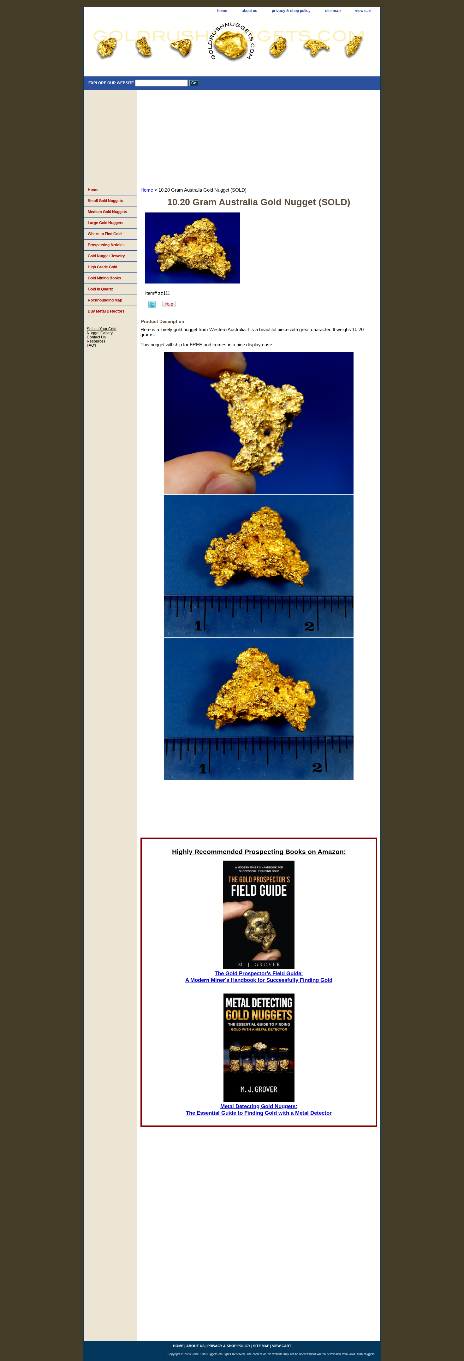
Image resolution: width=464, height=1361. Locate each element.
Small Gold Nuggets (105, 201)
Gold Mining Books (104, 278)
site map (333, 11)
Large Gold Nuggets (105, 223)
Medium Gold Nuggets (107, 212)
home (222, 11)
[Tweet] (152, 306)
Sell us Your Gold (101, 329)
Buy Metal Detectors (106, 311)
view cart (363, 11)
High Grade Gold (102, 267)
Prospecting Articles (106, 245)
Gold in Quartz (100, 289)
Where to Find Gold (105, 234)
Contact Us (96, 337)
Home (146, 190)
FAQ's (92, 345)
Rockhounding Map (105, 300)
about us (249, 11)
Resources (96, 341)
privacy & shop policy (291, 11)
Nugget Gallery (100, 333)
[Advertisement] (258, 137)
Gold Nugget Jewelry (106, 256)
